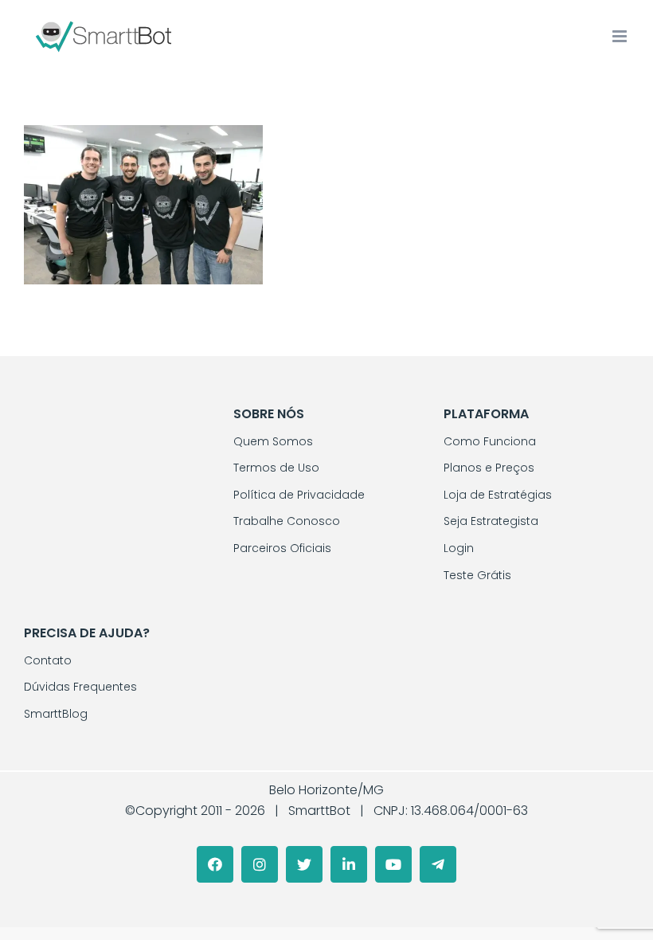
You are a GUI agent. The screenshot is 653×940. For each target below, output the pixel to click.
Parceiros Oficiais (282, 548)
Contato (48, 660)
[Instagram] (259, 864)
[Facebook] (215, 864)
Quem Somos (273, 441)
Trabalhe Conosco (286, 521)
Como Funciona (490, 441)
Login (459, 548)
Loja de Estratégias (498, 495)
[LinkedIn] (348, 864)
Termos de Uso (276, 468)
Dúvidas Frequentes (80, 687)
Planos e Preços (489, 468)
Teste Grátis (477, 575)
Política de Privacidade (299, 495)
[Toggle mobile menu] (620, 36)
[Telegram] (438, 864)
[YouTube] (393, 864)
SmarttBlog (56, 714)
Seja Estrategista (491, 521)
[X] (304, 864)
